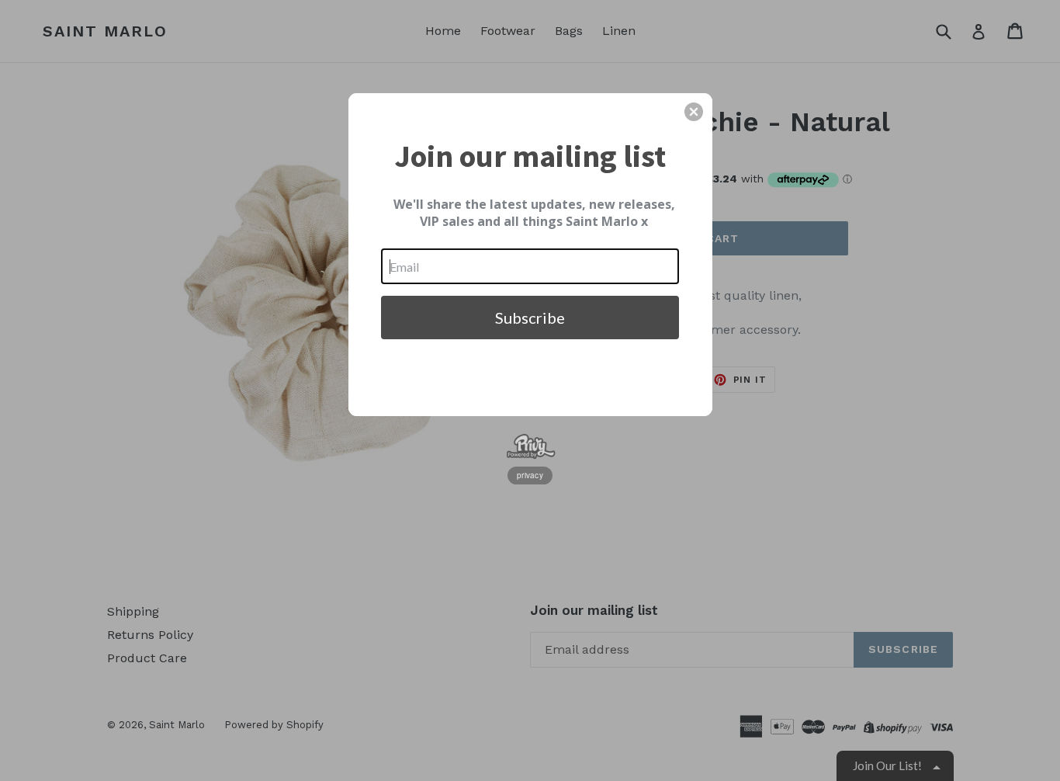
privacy (530, 475)
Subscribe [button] (530, 317)
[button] (693, 111)
